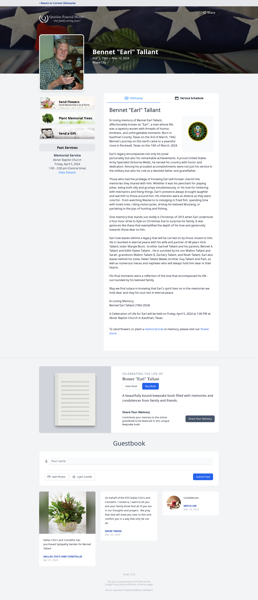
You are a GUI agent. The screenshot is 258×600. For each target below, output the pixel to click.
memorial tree (154, 329)
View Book (131, 386)
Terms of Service (138, 584)
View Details (67, 172)
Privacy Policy (119, 584)
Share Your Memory (200, 418)
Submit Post (203, 476)
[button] (67, 513)
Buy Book (150, 386)
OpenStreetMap (133, 590)
